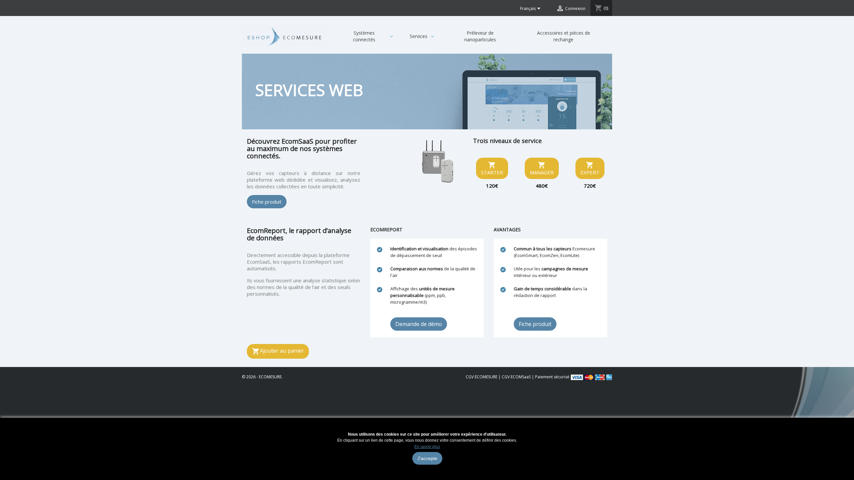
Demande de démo (418, 324)
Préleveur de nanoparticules (480, 36)
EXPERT (589, 168)
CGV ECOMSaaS (516, 377)
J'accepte (427, 458)
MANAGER (542, 168)
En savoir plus (427, 446)
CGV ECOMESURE (481, 377)
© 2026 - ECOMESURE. (262, 377)
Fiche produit (267, 201)
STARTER (492, 168)
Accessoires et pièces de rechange (563, 36)
